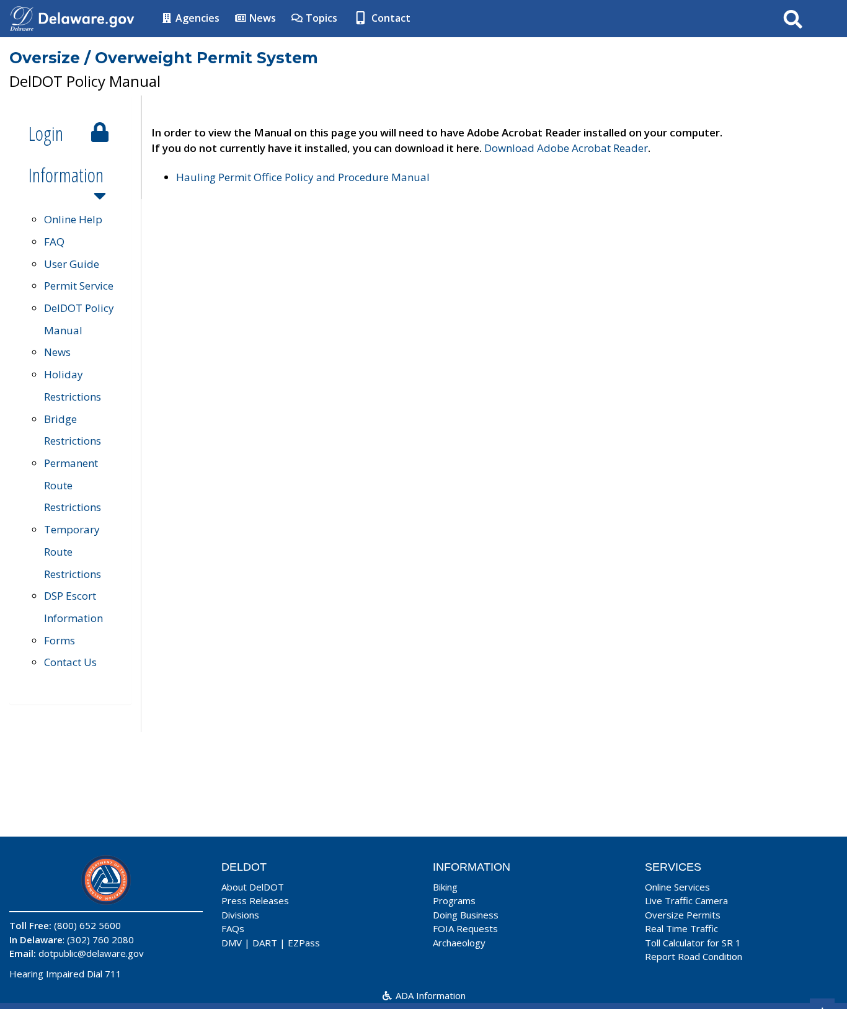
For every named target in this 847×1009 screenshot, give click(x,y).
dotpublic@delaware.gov (91, 953)
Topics (320, 18)
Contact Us (70, 662)
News (261, 18)
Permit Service (78, 285)
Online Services (677, 887)
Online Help (73, 219)
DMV (231, 942)
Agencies (196, 18)
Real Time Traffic (681, 928)
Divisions (240, 915)
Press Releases (255, 900)
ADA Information (429, 995)
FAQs (232, 928)
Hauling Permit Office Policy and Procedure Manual (303, 177)
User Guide (71, 264)
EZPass (304, 942)
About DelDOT (252, 887)
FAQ (54, 241)
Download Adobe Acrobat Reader (566, 148)
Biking (445, 887)
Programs (454, 900)
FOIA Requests (465, 928)
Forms (59, 640)
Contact (389, 18)
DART (264, 942)
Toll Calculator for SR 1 (693, 942)
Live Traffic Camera (686, 900)
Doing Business (466, 915)
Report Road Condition (693, 956)
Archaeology (459, 942)
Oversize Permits (683, 915)
